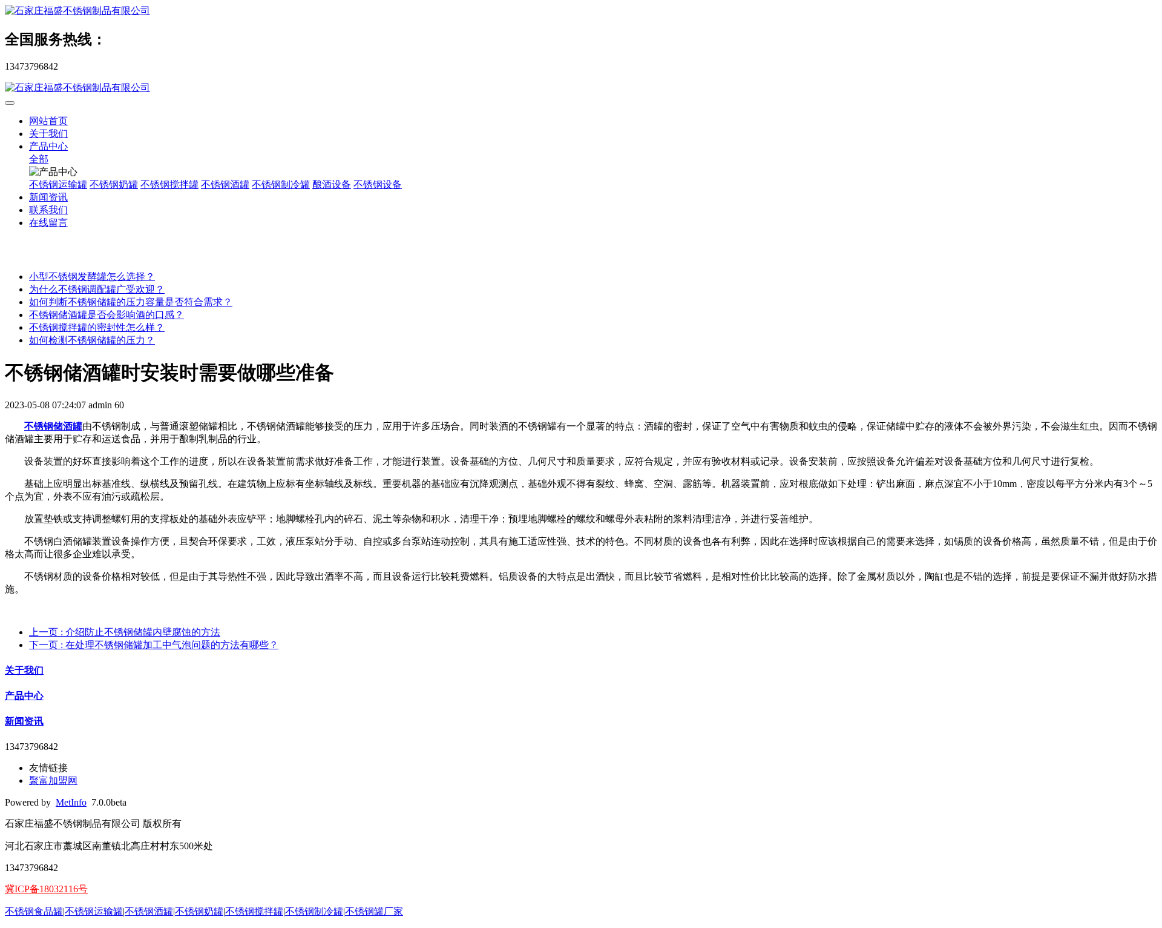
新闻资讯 (48, 197)
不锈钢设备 (377, 184)
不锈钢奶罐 (114, 184)
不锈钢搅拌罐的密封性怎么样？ (97, 327)
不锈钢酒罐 (225, 184)
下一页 (153, 645)
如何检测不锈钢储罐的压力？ (92, 340)
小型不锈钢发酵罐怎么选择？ (92, 276)
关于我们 (48, 133)
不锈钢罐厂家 (374, 911)
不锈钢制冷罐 (281, 184)
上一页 (124, 632)
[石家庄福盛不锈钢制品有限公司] (581, 11)
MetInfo (71, 802)
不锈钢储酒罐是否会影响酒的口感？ (106, 315)
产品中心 (48, 146)
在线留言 (48, 222)
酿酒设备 (331, 184)
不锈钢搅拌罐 (169, 184)
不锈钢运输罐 (58, 184)
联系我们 (48, 210)
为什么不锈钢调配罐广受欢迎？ (97, 289)
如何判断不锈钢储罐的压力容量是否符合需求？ (130, 302)
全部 (38, 159)
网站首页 (48, 121)
